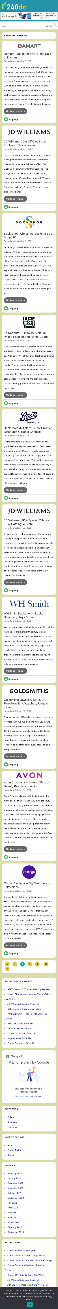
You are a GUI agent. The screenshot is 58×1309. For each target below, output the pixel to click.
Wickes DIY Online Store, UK (21, 1033)
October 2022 (14, 1193)
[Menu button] (4, 25)
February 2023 (14, 1173)
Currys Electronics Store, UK (21, 1043)
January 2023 (14, 1178)
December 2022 (15, 1183)
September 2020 (15, 1232)
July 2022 (12, 1203)
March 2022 (13, 1222)
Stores (10, 1155)
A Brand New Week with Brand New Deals (27, 1285)
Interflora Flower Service (19, 1028)
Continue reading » (15, 111)
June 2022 (12, 1207)
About (10, 1145)
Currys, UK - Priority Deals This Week (25, 1275)
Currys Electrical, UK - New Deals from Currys (29, 1260)
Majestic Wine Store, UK (19, 1038)
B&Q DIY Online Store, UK (20, 1023)
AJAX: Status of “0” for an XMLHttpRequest (28, 989)
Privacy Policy (14, 1150)
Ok (29, 1304)
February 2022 (14, 1227)
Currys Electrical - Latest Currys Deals (26, 1255)
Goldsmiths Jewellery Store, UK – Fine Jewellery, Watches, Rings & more (26, 703)
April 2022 (12, 1217)
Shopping (13, 119)
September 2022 (15, 1198)
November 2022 (15, 1188)
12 (46, 964)
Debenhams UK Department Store (24, 1009)
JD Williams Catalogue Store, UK (23, 1004)
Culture (11, 1117)
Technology (13, 1127)
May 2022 (12, 1212)
